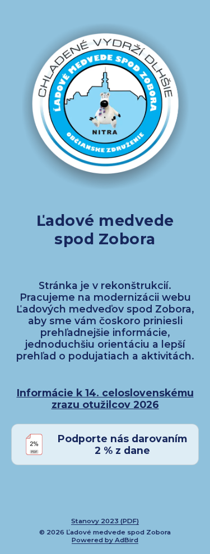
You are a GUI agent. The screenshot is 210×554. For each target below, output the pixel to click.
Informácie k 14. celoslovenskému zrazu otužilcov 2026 (105, 398)
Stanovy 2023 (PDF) (105, 521)
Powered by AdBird (105, 540)
